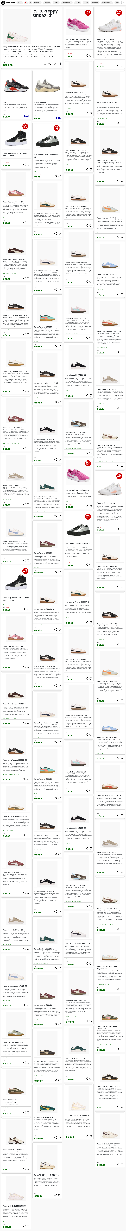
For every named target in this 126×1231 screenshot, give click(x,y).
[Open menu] (123, 2)
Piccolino (10, 2)
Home (20, 3)
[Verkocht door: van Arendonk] (45, 63)
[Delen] (49, 63)
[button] (30, 2)
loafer (56, 3)
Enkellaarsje (67, 3)
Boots (78, 3)
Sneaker (37, 3)
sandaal (95, 3)
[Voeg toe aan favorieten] (54, 63)
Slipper (47, 3)
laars (86, 3)
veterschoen (107, 3)
